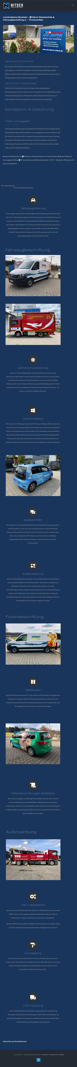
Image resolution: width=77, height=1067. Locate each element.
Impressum (45, 1054)
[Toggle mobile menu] (73, 5)
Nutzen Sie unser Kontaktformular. (15, 1041)
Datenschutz (54, 1054)
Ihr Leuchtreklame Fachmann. (24, 188)
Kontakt (61, 1054)
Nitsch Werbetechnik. (8, 186)
